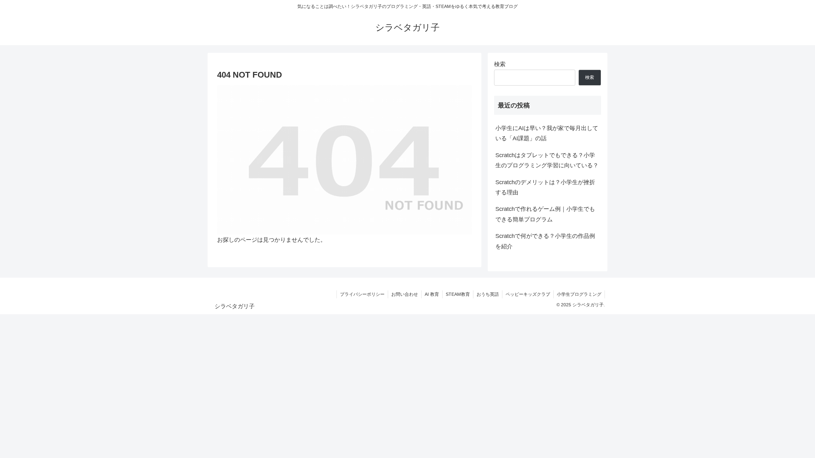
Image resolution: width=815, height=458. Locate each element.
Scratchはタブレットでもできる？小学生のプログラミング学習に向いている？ (547, 160)
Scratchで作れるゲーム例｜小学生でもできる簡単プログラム (545, 214)
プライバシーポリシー (362, 294)
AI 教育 (432, 294)
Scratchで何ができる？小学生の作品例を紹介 (545, 241)
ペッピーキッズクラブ (528, 294)
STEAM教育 (458, 294)
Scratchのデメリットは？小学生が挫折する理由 (545, 187)
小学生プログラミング (579, 294)
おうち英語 (488, 294)
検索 (500, 64)
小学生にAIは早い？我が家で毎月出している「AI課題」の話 (546, 133)
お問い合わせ (404, 294)
